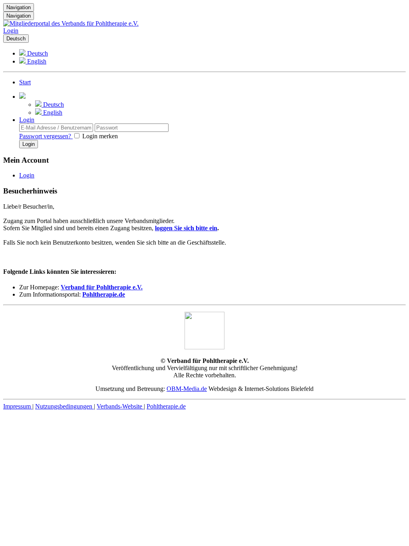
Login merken (99, 136)
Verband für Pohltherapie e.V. (102, 287)
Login (10, 30)
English (36, 61)
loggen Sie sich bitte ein (186, 228)
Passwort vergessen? (46, 136)
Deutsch (16, 39)
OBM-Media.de (187, 388)
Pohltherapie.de (103, 294)
